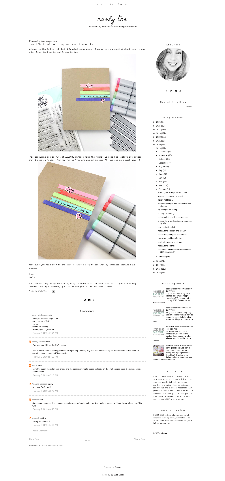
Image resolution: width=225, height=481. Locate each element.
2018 (158, 261)
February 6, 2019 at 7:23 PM (45, 357)
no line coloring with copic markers (173, 217)
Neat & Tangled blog (78, 265)
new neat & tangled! (166, 227)
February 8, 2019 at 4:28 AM (45, 425)
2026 (158, 122)
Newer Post (139, 439)
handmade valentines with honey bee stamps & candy (174, 251)
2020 (158, 145)
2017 (158, 265)
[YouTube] (180, 91)
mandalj (35, 418)
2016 (158, 269)
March (162, 185)
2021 (158, 141)
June (161, 174)
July (161, 170)
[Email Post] (53, 291)
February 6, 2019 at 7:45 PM (45, 375)
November (163, 155)
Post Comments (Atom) (51, 446)
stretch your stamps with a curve (172, 192)
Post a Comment (39, 431)
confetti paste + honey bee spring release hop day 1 (179, 347)
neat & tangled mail (166, 246)
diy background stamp (167, 210)
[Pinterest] (171, 91)
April (161, 182)
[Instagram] (176, 91)
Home (99, 4)
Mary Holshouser (40, 315)
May (161, 178)
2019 (158, 148)
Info (110, 4)
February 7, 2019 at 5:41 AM (45, 391)
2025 (158, 126)
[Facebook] (166, 91)
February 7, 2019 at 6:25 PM (45, 409)
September (164, 163)
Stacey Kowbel (39, 342)
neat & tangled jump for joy (170, 238)
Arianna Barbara (39, 384)
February (163, 189)
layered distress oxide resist (170, 196)
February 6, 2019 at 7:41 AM (45, 333)
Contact (123, 4)
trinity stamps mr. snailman (170, 242)
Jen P (34, 366)
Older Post (34, 439)
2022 (158, 137)
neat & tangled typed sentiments (172, 235)
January (162, 257)
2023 (158, 133)
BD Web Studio (117, 475)
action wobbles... (165, 200)
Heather (35, 400)
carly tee (113, 20)
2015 (158, 273)
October (162, 159)
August (162, 167)
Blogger (118, 467)
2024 (158, 130)
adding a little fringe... (167, 214)
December (163, 152)
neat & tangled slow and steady (172, 231)
